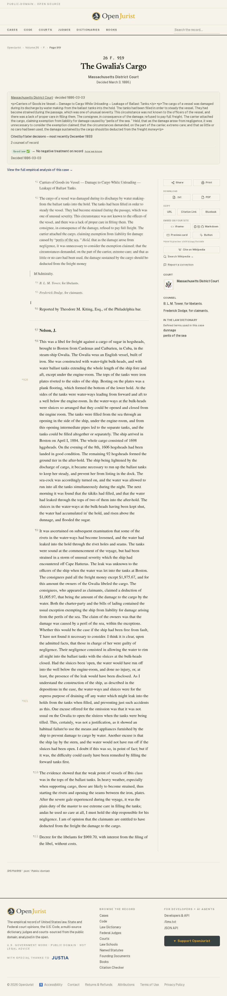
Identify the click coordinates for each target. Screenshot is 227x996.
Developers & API (176, 915)
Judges (64, 29)
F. (44, 47)
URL (169, 211)
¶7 (36, 329)
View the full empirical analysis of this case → (40, 170)
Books (111, 29)
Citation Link (188, 211)
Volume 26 (32, 47)
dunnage (169, 330)
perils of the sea (67, 239)
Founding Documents (115, 956)
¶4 (36, 282)
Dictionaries (88, 29)
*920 (25, 379)
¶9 (36, 530)
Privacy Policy (174, 984)
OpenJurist (14, 47)
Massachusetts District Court (113, 77)
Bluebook (210, 211)
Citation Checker (112, 967)
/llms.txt (170, 922)
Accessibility (50, 984)
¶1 (36, 181)
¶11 (35, 836)
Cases (12, 29)
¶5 (36, 292)
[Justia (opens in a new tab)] (60, 958)
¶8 (36, 340)
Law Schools (109, 944)
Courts (45, 29)
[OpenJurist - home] (113, 16)
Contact (74, 984)
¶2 (36, 197)
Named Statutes (111, 950)
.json (26, 870)
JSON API (171, 928)
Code (28, 29)
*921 (25, 701)
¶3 (37, 273)
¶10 (35, 772)
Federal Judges (110, 933)
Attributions (126, 984)
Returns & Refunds (98, 984)
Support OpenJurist (192, 941)
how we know (93, 151)
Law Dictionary (110, 927)
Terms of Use (149, 984)
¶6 (36, 308)
